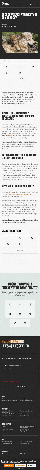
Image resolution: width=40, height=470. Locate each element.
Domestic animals (7, 416)
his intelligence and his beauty (18, 194)
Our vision (5, 399)
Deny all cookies (20, 465)
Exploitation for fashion (9, 414)
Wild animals (24, 414)
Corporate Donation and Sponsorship (27, 427)
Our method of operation (9, 400)
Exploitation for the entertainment (7, 412)
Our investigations (26, 441)
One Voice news (7, 441)
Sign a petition (24, 431)
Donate (4, 426)
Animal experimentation (27, 411)
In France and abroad (26, 400)
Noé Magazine (24, 443)
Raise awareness (7, 431)
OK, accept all (9, 465)
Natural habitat (25, 416)
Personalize (31, 465)
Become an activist (7, 429)
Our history (23, 399)
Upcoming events (7, 443)
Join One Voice (25, 429)
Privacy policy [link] (20, 468)
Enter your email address (12, 366)
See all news (8, 61)
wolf (10, 136)
